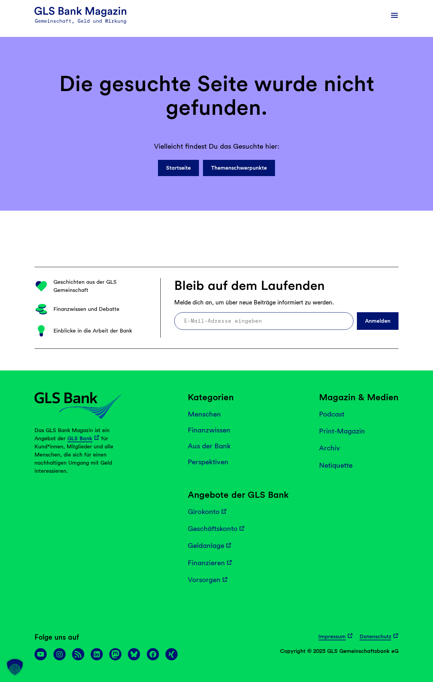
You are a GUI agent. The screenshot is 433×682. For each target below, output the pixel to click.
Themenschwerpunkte (239, 168)
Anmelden (377, 321)
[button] (15, 667)
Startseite (178, 168)
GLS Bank (79, 438)
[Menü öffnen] (394, 15)
